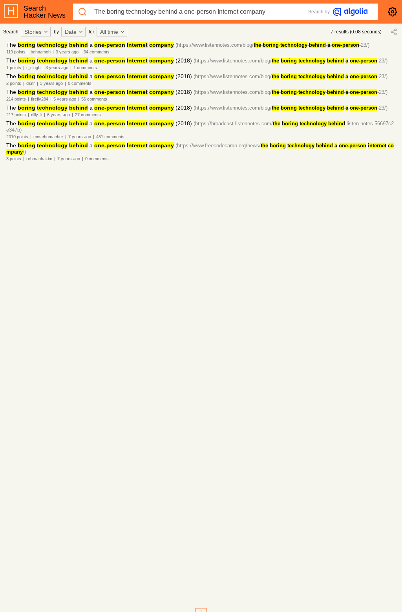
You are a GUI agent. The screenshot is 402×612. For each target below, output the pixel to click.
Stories (33, 32)
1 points (13, 67)
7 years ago (79, 136)
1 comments (85, 67)
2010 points (17, 136)
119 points (16, 51)
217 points (16, 114)
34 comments (97, 51)
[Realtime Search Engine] (350, 12)
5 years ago (64, 99)
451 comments (110, 136)
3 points (13, 158)
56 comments (94, 99)
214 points (16, 99)
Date (71, 32)
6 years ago (58, 114)
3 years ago (67, 51)
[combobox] (37, 32)
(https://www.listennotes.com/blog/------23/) (272, 45)
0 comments (79, 83)
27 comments (88, 114)
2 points (13, 83)
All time (109, 32)
